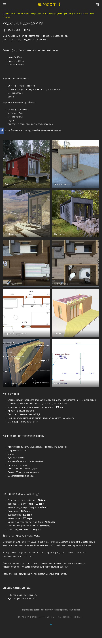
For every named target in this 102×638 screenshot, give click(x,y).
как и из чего (47, 609)
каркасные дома (30, 609)
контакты (75, 609)
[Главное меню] (4, 4)
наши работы (62, 609)
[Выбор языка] (97, 4)
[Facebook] (51, 624)
